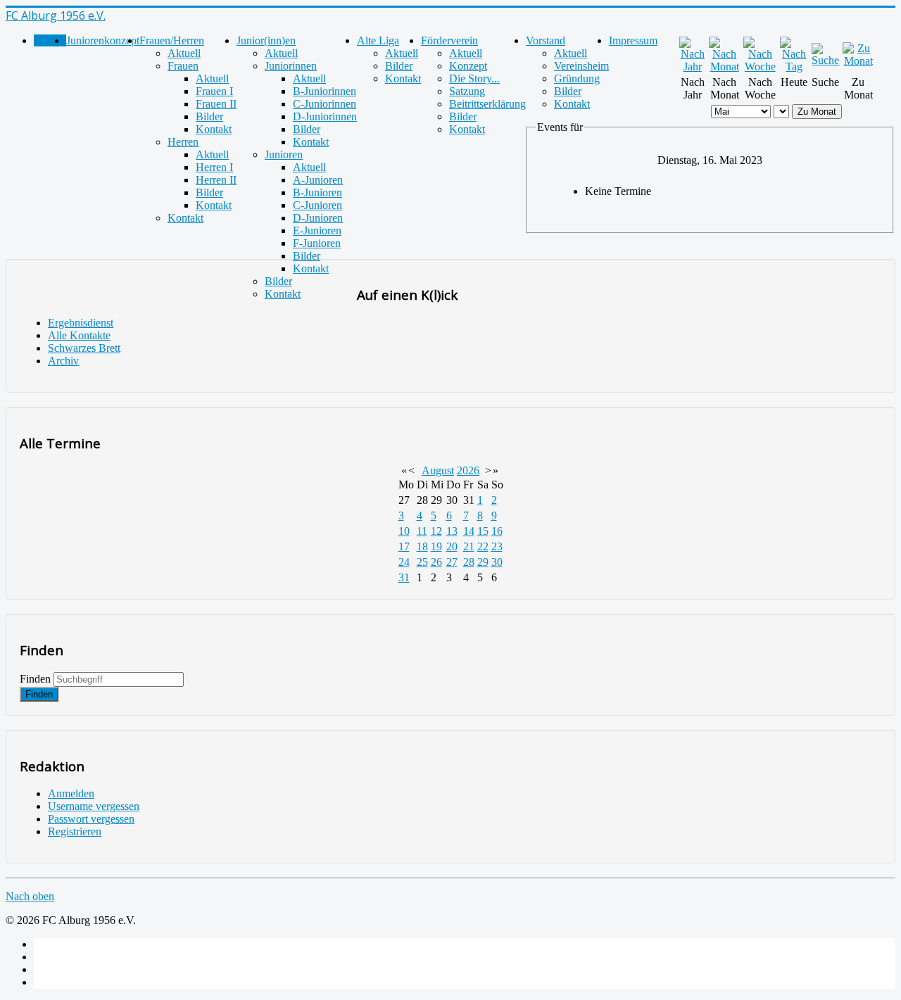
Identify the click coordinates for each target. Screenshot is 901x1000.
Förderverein (449, 40)
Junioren (284, 154)
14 (468, 531)
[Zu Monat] (858, 61)
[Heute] (794, 66)
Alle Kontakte (79, 335)
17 (404, 546)
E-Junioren (317, 230)
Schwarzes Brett (84, 348)
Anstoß (50, 40)
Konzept (468, 66)
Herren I (214, 167)
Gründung (577, 78)
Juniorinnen (291, 66)
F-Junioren (317, 243)
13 (452, 531)
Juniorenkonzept (102, 40)
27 (452, 562)
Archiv (63, 361)
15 (483, 531)
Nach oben (30, 896)
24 (404, 562)
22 (483, 546)
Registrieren (74, 831)
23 (497, 546)
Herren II (216, 180)
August (438, 470)
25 (422, 562)
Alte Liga (378, 40)
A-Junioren (318, 180)
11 (422, 531)
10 (404, 531)
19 (436, 546)
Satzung (467, 91)
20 (452, 546)
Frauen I (214, 91)
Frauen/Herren (171, 40)
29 (483, 562)
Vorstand (545, 40)
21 (468, 546)
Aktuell (184, 53)
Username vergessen (93, 806)
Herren (183, 142)
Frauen (183, 66)
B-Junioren (317, 192)
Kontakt (214, 129)
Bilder (209, 116)
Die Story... (474, 78)
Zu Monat (817, 111)
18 (422, 546)
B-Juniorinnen (324, 91)
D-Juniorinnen (325, 116)
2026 (468, 470)
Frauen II (216, 104)
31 (404, 577)
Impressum (633, 40)
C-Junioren (317, 205)
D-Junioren (318, 218)
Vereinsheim (581, 66)
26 (436, 562)
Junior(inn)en (266, 40)
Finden (35, 679)
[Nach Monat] (725, 66)
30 (497, 562)
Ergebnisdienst (80, 323)
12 (436, 531)
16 (497, 531)
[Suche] (826, 60)
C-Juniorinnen (324, 104)
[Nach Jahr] (692, 66)
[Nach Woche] (760, 66)
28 (468, 562)
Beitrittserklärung (487, 104)
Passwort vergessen (91, 819)
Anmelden (71, 793)
